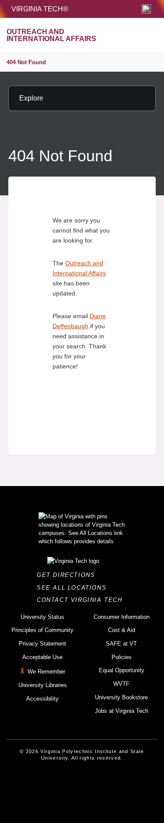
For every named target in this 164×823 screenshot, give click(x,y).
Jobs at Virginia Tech (121, 711)
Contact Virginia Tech (82, 600)
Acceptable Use (42, 657)
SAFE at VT (121, 643)
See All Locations (74, 587)
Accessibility (42, 698)
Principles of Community (42, 630)
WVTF (121, 684)
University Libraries (42, 685)
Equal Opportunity (121, 670)
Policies (122, 657)
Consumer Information (122, 617)
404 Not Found (26, 62)
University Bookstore (121, 697)
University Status (42, 617)
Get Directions (68, 575)
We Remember (46, 672)
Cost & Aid (121, 630)
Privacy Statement (42, 643)
